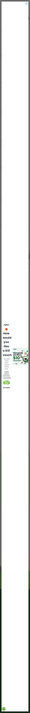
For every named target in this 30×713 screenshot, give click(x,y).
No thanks (6, 388)
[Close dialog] (26, 3)
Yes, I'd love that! (6, 382)
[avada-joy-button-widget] (4, 709)
